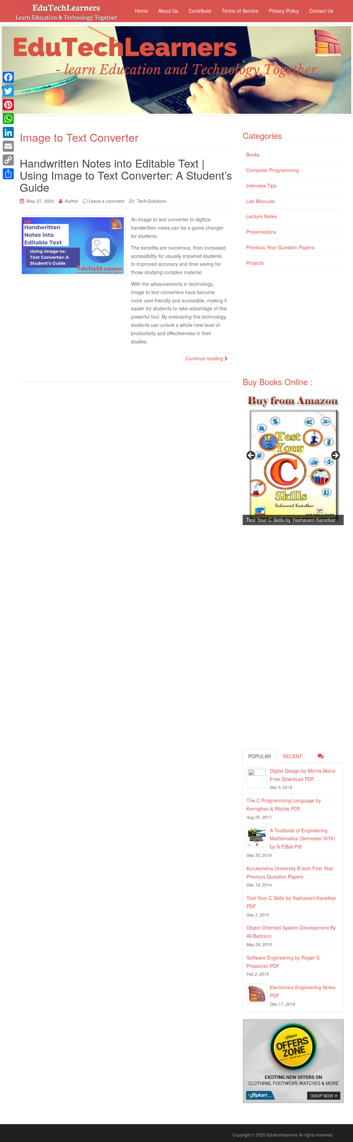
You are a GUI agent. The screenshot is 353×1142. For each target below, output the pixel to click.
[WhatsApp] (8, 119)
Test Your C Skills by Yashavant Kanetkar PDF (291, 902)
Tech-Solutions (152, 201)
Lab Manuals (260, 201)
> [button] (335, 456)
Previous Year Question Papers (280, 247)
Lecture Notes (261, 216)
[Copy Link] (8, 160)
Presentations (261, 231)
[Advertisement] (298, 325)
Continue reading (204, 358)
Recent (292, 756)
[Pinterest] (8, 105)
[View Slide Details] (293, 457)
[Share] (8, 174)
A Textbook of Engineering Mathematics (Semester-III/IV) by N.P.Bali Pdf (302, 838)
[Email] (8, 146)
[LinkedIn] (8, 132)
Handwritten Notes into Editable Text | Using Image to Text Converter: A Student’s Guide (126, 175)
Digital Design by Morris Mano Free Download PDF (302, 774)
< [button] (251, 456)
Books (253, 154)
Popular (259, 756)
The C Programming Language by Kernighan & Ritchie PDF (283, 804)
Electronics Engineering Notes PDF (302, 991)
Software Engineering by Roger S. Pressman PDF (283, 961)
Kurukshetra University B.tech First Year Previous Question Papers (289, 872)
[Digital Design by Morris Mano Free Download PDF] (256, 777)
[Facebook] (8, 77)
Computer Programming (272, 170)
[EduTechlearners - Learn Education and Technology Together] (176, 70)
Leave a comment (106, 201)
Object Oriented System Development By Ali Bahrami (291, 931)
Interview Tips (261, 185)
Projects (255, 262)
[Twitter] (8, 91)
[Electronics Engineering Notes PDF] (256, 993)
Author (71, 201)
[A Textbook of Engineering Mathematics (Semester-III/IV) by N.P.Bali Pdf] (256, 837)
